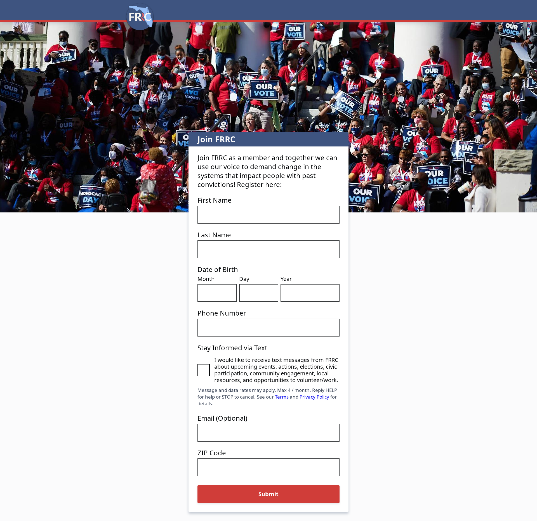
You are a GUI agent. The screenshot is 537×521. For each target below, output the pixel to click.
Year (286, 279)
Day (244, 279)
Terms (282, 397)
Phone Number (221, 313)
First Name (214, 200)
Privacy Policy (314, 397)
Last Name (214, 234)
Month (206, 279)
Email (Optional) (222, 418)
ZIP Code (211, 452)
